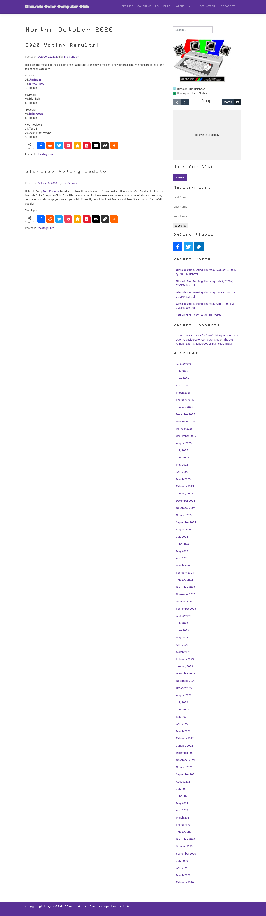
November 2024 (185, 507)
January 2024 (184, 579)
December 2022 (185, 673)
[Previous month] (177, 102)
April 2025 (182, 471)
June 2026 (182, 378)
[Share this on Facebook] (41, 145)
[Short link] (105, 145)
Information (205, 6)
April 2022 (182, 723)
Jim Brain (35, 79)
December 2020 (185, 839)
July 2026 (182, 371)
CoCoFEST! (229, 6)
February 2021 (185, 824)
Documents (162, 6)
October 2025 (184, 428)
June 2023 (182, 630)
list (237, 102)
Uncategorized (45, 154)
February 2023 (185, 659)
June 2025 (182, 457)
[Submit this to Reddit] (50, 145)
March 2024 (183, 565)
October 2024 (184, 515)
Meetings (126, 6)
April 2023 (182, 644)
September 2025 (186, 435)
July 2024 (182, 536)
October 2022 (184, 687)
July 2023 (182, 623)
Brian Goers (36, 113)
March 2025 (183, 479)
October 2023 (184, 601)
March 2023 (183, 651)
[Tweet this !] (59, 145)
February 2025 (185, 486)
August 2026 (184, 363)
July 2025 (182, 450)
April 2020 (182, 867)
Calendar (144, 6)
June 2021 (182, 795)
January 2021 (184, 831)
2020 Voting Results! (62, 45)
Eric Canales (71, 56)
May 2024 (182, 551)
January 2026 (184, 407)
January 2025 (184, 493)
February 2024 (185, 572)
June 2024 (182, 543)
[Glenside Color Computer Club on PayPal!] (199, 246)
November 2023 (185, 594)
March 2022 (183, 731)
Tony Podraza (51, 191)
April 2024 (182, 558)
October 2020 (184, 846)
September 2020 (186, 853)
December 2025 (185, 414)
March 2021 (183, 817)
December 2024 (185, 500)
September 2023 (186, 608)
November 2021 (185, 759)
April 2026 (182, 385)
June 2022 (182, 709)
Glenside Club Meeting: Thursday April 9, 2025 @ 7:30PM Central (205, 305)
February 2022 (185, 738)
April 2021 (182, 810)
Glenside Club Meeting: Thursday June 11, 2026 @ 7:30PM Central (206, 294)
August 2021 (184, 781)
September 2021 (186, 774)
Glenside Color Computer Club (57, 6)
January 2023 (184, 666)
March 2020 (183, 875)
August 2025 (184, 443)
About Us (183, 6)
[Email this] (96, 145)
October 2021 (184, 767)
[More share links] (114, 145)
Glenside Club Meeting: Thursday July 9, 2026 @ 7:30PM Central (205, 283)
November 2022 (185, 680)
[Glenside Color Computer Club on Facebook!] (177, 246)
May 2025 (182, 464)
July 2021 (182, 788)
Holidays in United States (191, 93)
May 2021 (182, 803)
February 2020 (185, 882)
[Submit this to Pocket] (68, 145)
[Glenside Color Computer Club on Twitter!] (188, 246)
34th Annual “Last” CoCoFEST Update (199, 315)
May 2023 (182, 637)
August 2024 (184, 529)
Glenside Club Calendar (190, 88)
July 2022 (182, 702)
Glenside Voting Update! (67, 172)
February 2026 (185, 399)
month (228, 102)
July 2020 (182, 860)
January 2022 (184, 745)
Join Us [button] (179, 177)
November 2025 (185, 421)
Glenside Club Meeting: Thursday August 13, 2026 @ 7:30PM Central (206, 272)
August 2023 (184, 615)
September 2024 (186, 522)
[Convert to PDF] (87, 145)
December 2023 (185, 587)
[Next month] (185, 102)
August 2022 (184, 695)
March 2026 (183, 392)
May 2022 (182, 716)
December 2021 (185, 752)
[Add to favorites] (77, 145)
